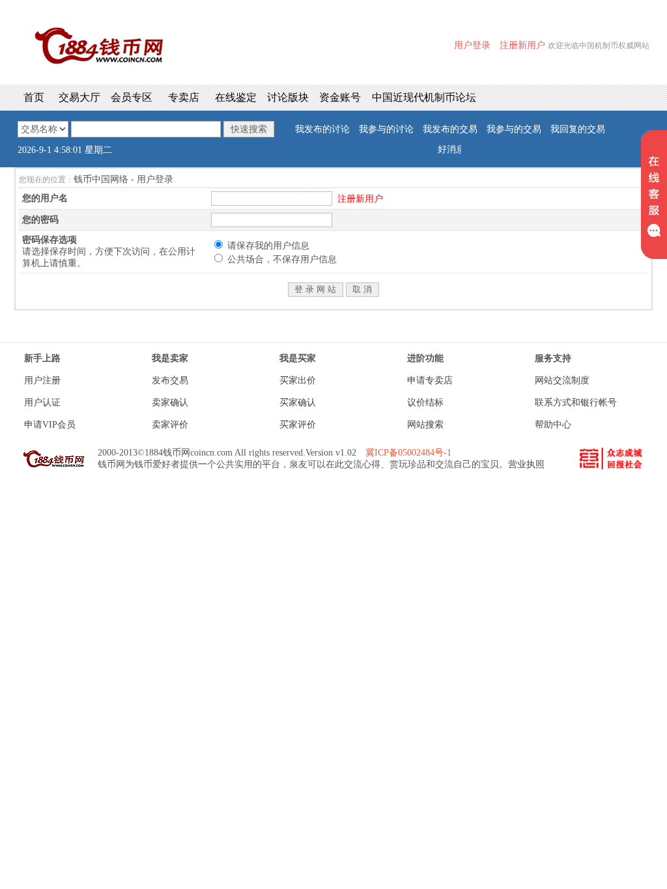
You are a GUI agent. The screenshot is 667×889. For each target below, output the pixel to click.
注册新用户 (360, 199)
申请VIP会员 (50, 425)
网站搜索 (425, 425)
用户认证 (42, 402)
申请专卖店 (430, 380)
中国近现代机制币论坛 (424, 97)
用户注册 (42, 380)
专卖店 (183, 97)
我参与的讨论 (386, 129)
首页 (33, 97)
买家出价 (297, 380)
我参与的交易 (514, 129)
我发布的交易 (450, 129)
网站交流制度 (562, 380)
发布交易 (170, 380)
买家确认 (297, 402)
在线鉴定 (236, 97)
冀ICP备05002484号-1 (408, 453)
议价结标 (425, 402)
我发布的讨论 (322, 129)
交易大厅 (79, 97)
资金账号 (340, 97)
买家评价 (297, 425)
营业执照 (526, 464)
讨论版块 (288, 97)
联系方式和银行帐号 (576, 402)
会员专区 (131, 97)
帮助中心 (553, 425)
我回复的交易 (577, 129)
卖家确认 (170, 402)
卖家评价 (170, 425)
